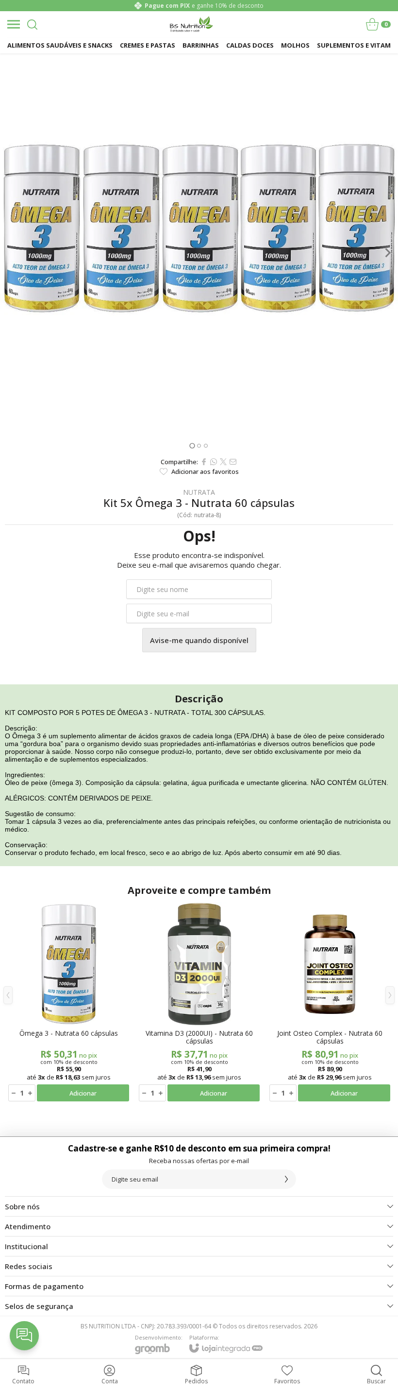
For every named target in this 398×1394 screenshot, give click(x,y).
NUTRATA (199, 492)
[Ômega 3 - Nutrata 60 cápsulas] (68, 1002)
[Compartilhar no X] (223, 461)
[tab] (192, 445)
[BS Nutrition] (191, 24)
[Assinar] (286, 1179)
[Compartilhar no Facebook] (203, 461)
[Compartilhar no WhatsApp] (213, 461)
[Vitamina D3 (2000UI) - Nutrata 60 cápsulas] (199, 1002)
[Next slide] (387, 253)
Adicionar (83, 1093)
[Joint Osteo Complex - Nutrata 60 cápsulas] (329, 1002)
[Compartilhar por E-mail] (233, 461)
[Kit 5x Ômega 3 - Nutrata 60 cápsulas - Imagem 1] (199, 252)
